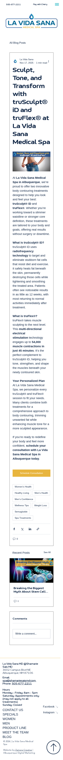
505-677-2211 (22, 683)
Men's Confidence (24, 499)
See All (47, 552)
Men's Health (41, 493)
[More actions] (48, 61)
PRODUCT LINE (14, 728)
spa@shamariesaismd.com (19, 680)
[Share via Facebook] (14, 529)
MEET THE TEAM (16, 732)
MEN (6, 723)
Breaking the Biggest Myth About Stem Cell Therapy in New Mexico (30, 590)
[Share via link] (37, 529)
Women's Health (23, 486)
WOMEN (9, 719)
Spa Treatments (23, 518)
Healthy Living (22, 493)
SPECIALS (10, 714)
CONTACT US (13, 710)
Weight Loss (40, 505)
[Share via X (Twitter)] (22, 529)
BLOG (7, 737)
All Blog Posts (18, 42)
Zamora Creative (23, 749)
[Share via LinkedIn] (30, 529)
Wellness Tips (22, 505)
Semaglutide (21, 511)
